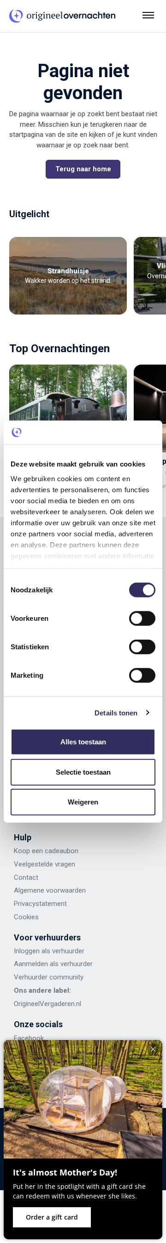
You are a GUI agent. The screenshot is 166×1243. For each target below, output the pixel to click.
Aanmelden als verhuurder (53, 964)
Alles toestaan (83, 742)
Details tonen (116, 712)
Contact (26, 877)
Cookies (26, 917)
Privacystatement (40, 904)
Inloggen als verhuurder (49, 951)
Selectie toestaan (83, 772)
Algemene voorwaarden (50, 890)
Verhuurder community (48, 977)
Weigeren (83, 802)
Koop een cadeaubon (46, 851)
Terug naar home (83, 169)
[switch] (142, 618)
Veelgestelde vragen (44, 864)
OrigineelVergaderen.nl (47, 1004)
